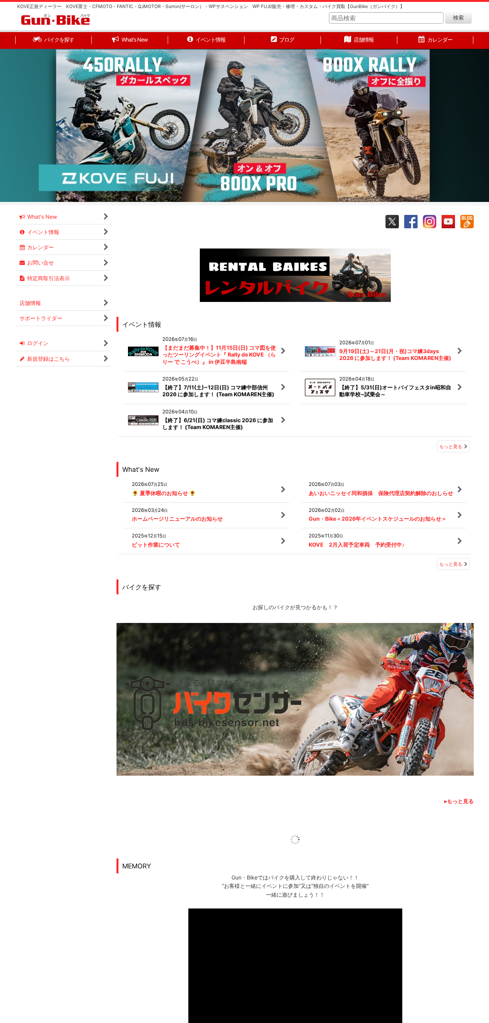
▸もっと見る (459, 767)
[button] (24, 127)
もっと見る (450, 446)
